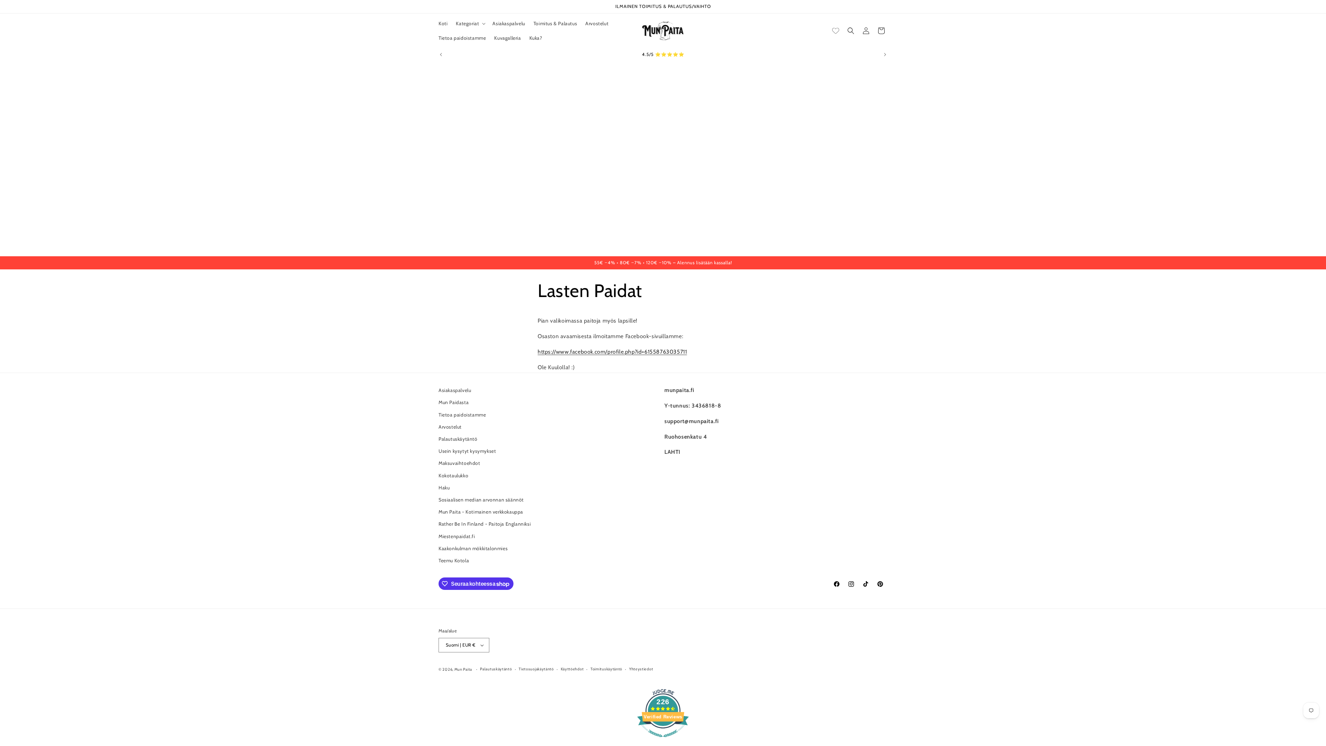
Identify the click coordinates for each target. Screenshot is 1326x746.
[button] (470, 23)
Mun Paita (463, 669)
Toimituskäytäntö (606, 669)
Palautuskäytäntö (458, 439)
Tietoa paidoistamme (462, 414)
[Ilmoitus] (885, 54)
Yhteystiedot (641, 669)
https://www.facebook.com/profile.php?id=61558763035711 (612, 351)
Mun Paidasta (454, 402)
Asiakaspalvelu (455, 390)
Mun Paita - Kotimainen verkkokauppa (481, 511)
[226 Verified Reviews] (663, 740)
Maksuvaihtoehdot (459, 463)
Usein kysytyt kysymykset (467, 451)
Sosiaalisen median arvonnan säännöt (481, 499)
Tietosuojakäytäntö (536, 669)
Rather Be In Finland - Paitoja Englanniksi (485, 524)
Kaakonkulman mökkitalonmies (473, 548)
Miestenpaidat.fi (457, 536)
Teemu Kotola (454, 560)
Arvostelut (450, 426)
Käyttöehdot (572, 669)
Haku (444, 487)
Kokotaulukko (453, 475)
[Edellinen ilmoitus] (441, 54)
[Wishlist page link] (835, 30)
